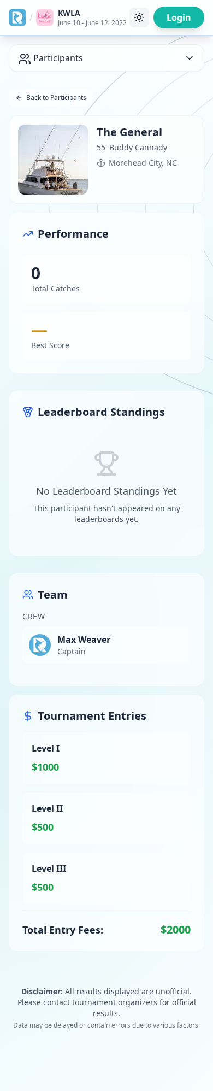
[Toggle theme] (139, 17)
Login (179, 17)
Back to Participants (56, 97)
